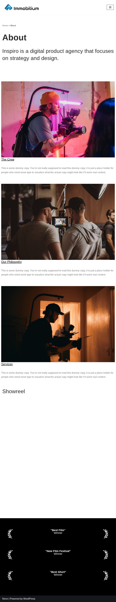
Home (5, 25)
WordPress (29, 598)
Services (7, 364)
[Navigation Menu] (110, 7)
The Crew (7, 159)
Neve (5, 598)
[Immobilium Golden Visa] (22, 7)
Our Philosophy (11, 261)
